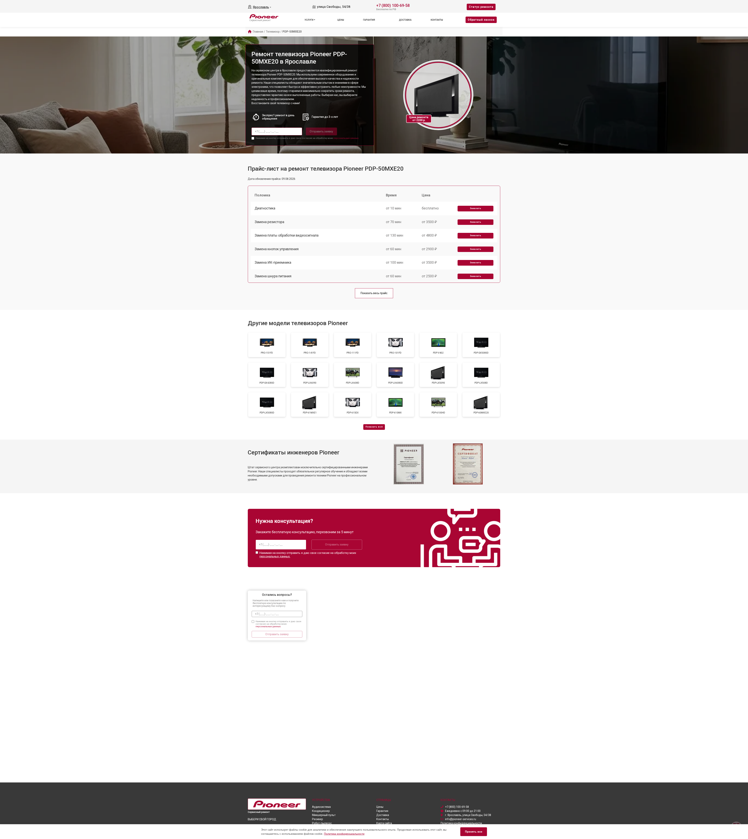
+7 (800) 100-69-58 (393, 5)
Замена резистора (269, 222)
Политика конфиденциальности (344, 833)
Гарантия (369, 20)
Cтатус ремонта (481, 6)
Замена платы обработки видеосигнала (286, 235)
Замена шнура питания (273, 276)
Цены (340, 20)
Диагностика (265, 208)
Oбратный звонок (481, 19)
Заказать (475, 208)
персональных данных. (346, 138)
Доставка (405, 20)
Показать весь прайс (374, 293)
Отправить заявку (321, 131)
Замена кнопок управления (277, 249)
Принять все (473, 831)
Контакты (437, 20)
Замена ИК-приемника (273, 262)
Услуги (308, 20)
